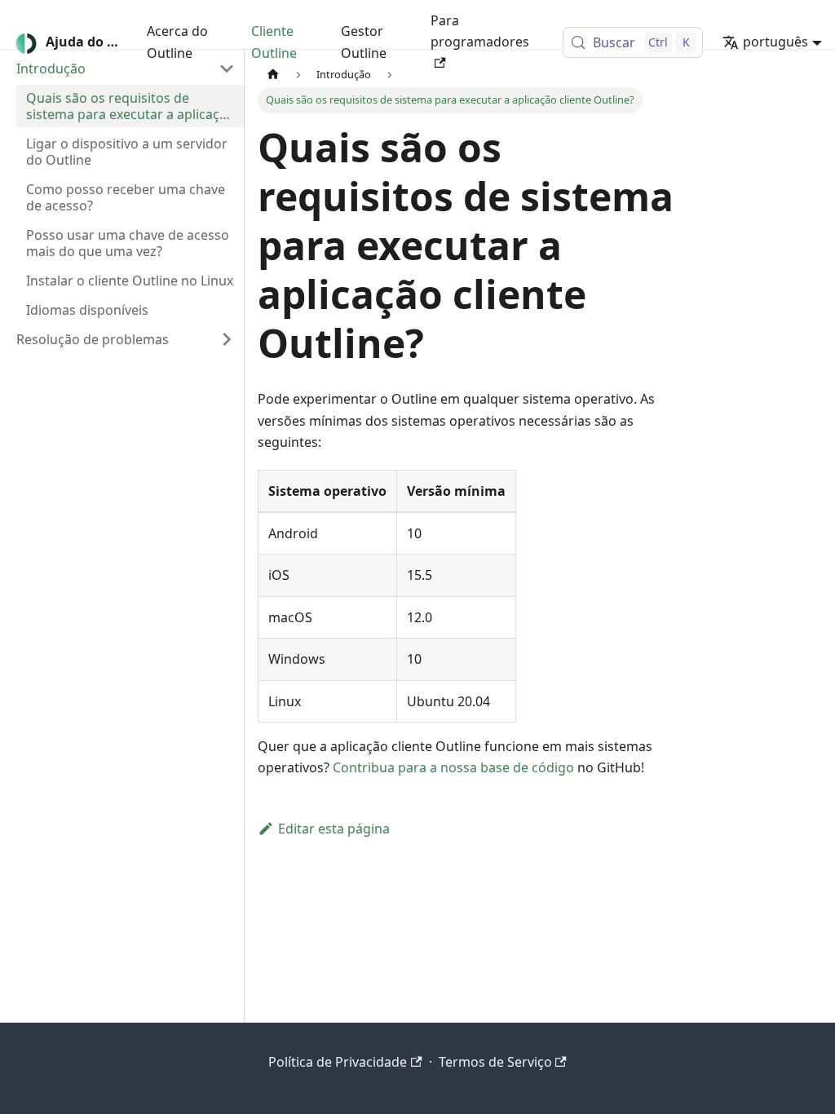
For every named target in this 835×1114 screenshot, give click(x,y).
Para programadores (480, 31)
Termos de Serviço (495, 1062)
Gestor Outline (364, 41)
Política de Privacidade (337, 1062)
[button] (126, 339)
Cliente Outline (274, 41)
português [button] (775, 42)
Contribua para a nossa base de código (453, 767)
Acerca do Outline (177, 41)
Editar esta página (334, 829)
